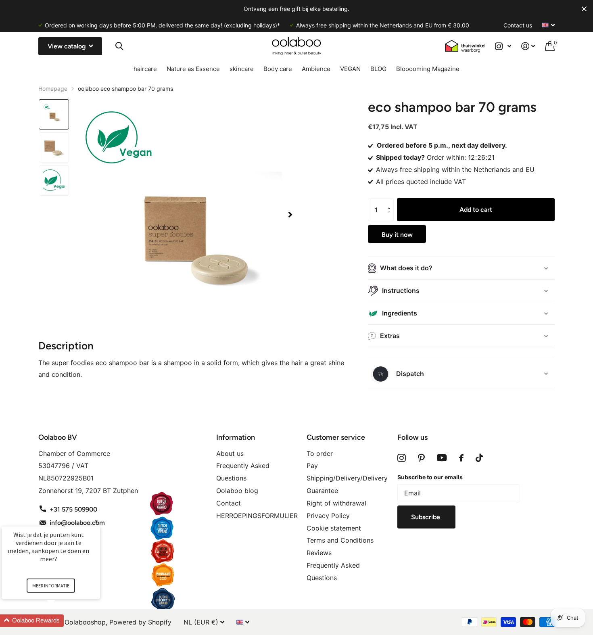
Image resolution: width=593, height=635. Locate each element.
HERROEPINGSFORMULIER (257, 516)
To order (320, 453)
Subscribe (426, 517)
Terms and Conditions (340, 540)
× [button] (96, 521)
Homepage (52, 88)
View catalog (68, 46)
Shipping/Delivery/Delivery (347, 478)
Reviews (319, 553)
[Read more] (503, 46)
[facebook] (461, 458)
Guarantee (322, 491)
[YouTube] (442, 458)
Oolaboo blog (237, 491)
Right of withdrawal (336, 503)
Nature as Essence (193, 69)
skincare (242, 69)
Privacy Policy (328, 516)
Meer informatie (50, 586)
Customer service (336, 437)
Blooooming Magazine (427, 69)
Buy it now (397, 234)
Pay (312, 466)
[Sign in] (528, 46)
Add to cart (475, 209)
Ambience (316, 69)
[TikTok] (479, 458)
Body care (277, 69)
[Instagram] (401, 458)
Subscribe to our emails (430, 477)
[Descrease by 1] (391, 218)
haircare (145, 69)
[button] (290, 214)
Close (584, 9)
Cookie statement (334, 528)
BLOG (378, 69)
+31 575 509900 (73, 509)
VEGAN (350, 69)
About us (230, 453)
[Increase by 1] (391, 202)
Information (235, 437)
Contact (228, 503)
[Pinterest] (421, 458)
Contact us (517, 25)
